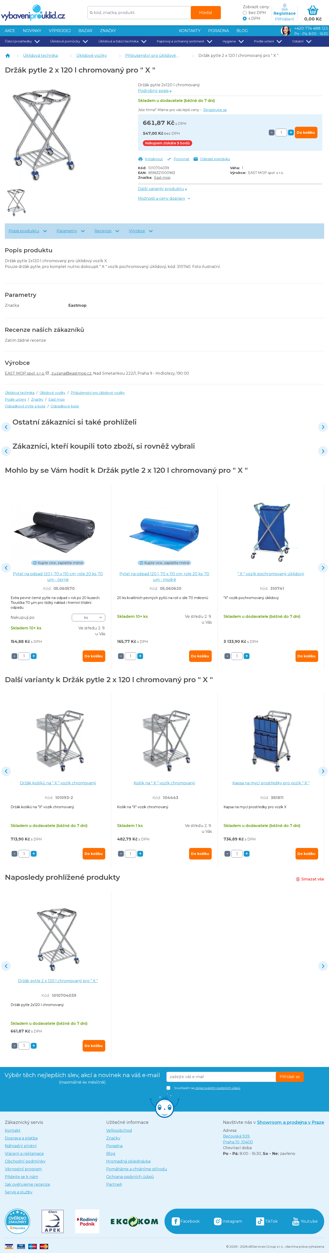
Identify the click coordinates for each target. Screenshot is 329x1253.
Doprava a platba (21, 1138)
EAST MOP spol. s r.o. (25, 373)
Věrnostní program (23, 1169)
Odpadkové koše (65, 406)
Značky (108, 30)
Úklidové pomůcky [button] (65, 41)
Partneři (114, 1184)
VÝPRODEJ (60, 30)
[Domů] (8, 56)
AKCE (10, 30)
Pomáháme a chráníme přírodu (136, 1169)
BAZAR (85, 30)
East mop (162, 177)
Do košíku (306, 132)
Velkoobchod (119, 1130)
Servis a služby (19, 1192)
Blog (110, 1153)
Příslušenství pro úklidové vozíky (157, 55)
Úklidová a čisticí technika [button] (118, 41)
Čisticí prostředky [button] (18, 41)
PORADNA (218, 30)
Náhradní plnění (21, 1146)
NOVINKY (32, 30)
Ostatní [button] (297, 41)
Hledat (205, 12)
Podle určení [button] (264, 41)
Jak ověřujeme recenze (27, 1184)
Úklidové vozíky (91, 55)
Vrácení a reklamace (24, 1153)
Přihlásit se (290, 1076)
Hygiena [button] (229, 41)
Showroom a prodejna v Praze (290, 1122)
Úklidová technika (40, 55)
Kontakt (12, 1130)
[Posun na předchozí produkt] (6, 427)
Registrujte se (215, 110)
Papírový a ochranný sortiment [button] (180, 41)
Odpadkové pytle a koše (25, 406)
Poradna (114, 1146)
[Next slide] (323, 427)
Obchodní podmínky (25, 1161)
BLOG (242, 30)
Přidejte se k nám (21, 1176)
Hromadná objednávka (128, 1161)
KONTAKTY (189, 30)
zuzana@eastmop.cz (71, 373)
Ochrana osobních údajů (130, 1176)
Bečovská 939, (238, 1139)
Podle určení (15, 399)
